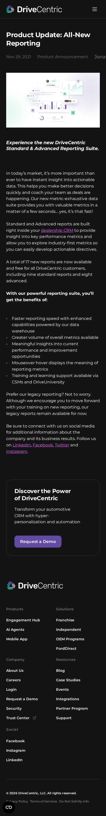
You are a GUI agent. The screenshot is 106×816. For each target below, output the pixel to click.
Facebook (43, 445)
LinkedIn (22, 445)
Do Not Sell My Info (74, 801)
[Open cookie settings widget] (9, 807)
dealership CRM (57, 230)
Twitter (62, 445)
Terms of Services (43, 801)
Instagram (16, 451)
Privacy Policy (17, 801)
